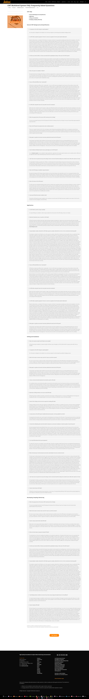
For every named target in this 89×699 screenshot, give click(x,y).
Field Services (54, 1)
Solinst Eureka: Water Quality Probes (61, 660)
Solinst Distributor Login (59, 678)
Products (58, 1)
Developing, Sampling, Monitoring (35, 19)
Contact (69, 1)
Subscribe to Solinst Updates (60, 673)
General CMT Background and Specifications (37, 14)
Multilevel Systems (58, 663)
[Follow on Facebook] (59, 655)
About (46, 1)
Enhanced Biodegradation (59, 667)
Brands (49, 1)
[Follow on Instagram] (63, 655)
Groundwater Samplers (59, 662)
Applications (64, 1)
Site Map (38, 672)
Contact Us (39, 662)
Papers (38, 663)
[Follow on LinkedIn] (57, 655)
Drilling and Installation (33, 17)
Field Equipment (58, 670)
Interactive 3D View (15, 22)
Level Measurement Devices (60, 658)
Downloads (39, 664)
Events (72, 1)
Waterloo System (35, 153)
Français (38, 670)
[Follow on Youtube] (66, 655)
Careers (38, 668)
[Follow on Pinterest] (61, 655)
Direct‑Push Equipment (59, 668)
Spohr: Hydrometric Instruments (61, 669)
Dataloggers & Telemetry (59, 659)
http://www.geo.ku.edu (33, 226)
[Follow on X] (65, 655)
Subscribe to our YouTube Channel (61, 674)
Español (38, 669)
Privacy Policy (39, 673)
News (38, 667)
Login (77, 1)
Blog (75, 1)
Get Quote (54, 635)
